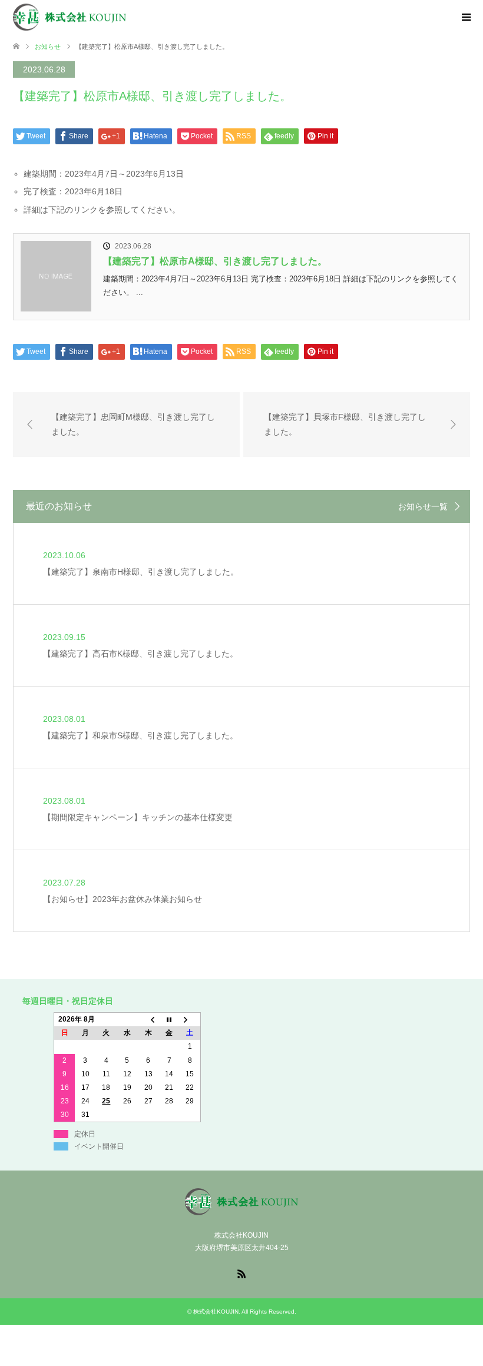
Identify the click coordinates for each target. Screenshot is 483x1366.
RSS (241, 1272)
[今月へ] (169, 1019)
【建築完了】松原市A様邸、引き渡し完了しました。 (215, 261)
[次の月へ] (190, 1019)
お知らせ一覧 (423, 506)
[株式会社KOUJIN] (126, 17)
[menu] (465, 17)
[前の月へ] (148, 1019)
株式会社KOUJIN (216, 1311)
